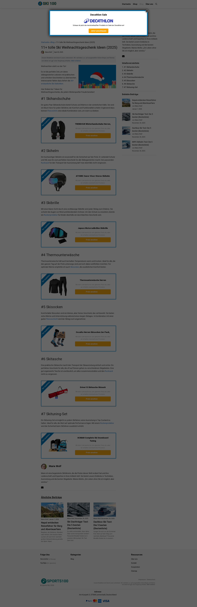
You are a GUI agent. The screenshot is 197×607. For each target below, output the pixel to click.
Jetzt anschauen (98, 31)
